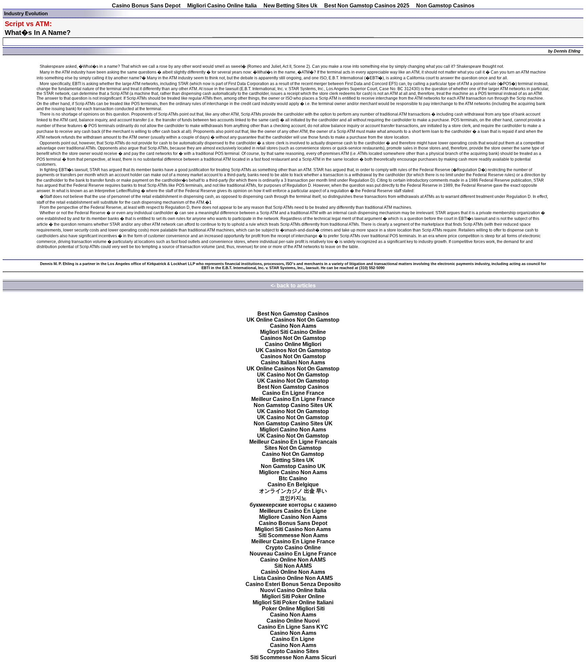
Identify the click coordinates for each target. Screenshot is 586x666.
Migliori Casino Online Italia (222, 5)
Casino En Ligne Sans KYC (293, 627)
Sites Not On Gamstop (293, 448)
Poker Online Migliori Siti (293, 608)
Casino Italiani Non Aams (293, 362)
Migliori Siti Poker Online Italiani (293, 602)
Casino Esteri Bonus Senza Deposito (293, 584)
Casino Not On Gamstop (293, 454)
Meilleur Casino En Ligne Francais (293, 442)
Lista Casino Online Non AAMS (293, 578)
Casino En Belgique (293, 484)
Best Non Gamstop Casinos (293, 314)
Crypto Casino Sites (293, 651)
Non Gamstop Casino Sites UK (293, 405)
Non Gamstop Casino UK (293, 466)
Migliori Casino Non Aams (293, 429)
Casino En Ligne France (293, 393)
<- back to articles (293, 285)
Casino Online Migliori (293, 344)
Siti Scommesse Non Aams (293, 535)
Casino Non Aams (293, 326)
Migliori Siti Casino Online (293, 332)
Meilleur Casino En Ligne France (293, 399)
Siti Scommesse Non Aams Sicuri (293, 657)
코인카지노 (293, 498)
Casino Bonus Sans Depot (146, 5)
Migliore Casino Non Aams (293, 472)
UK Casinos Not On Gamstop (293, 350)
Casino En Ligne (293, 639)
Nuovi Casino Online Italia (293, 590)
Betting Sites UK (293, 460)
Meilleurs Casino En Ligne (293, 511)
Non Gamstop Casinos (445, 5)
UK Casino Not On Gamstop (293, 375)
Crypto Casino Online (293, 547)
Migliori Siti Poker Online (293, 596)
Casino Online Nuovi (293, 621)
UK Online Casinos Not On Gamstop (293, 320)
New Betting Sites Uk (290, 5)
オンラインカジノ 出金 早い (293, 491)
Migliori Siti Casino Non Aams (293, 529)
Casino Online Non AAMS (293, 560)
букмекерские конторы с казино (293, 505)
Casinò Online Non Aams (293, 572)
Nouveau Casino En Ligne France (293, 554)
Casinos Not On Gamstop (293, 338)
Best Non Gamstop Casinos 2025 (366, 5)
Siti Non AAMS (293, 566)
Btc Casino (293, 478)
